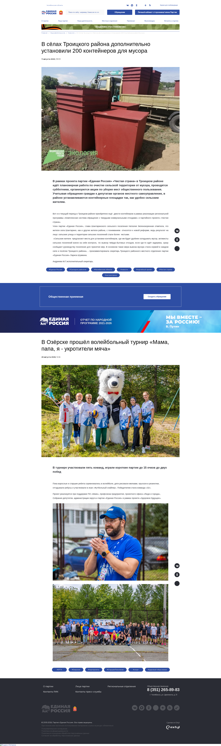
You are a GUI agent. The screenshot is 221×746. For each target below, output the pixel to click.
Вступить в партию (171, 21)
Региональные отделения (122, 686)
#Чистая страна (165, 269)
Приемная (131, 21)
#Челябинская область (103, 269)
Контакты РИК (50, 691)
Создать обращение (157, 297)
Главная (44, 33)
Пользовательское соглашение (54, 729)
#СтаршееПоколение (115, 670)
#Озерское (76, 670)
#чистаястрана (111, 275)
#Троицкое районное (78, 269)
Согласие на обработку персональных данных (60, 736)
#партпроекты (93, 670)
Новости (71, 33)
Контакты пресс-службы (88, 691)
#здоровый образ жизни (157, 670)
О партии (44, 21)
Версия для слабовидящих (169, 5)
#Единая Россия (55, 269)
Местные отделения (109, 21)
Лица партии (63, 21)
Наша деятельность (84, 21)
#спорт (136, 670)
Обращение (120, 12)
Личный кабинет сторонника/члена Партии (157, 12)
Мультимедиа (149, 21)
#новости (124, 269)
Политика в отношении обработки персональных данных (65, 733)
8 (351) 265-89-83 (163, 689)
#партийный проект (144, 269)
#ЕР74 (59, 670)
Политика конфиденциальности (54, 731)
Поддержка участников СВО (111, 27)
